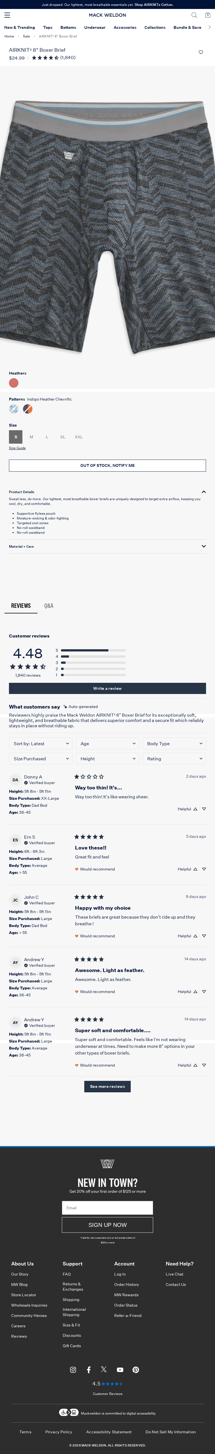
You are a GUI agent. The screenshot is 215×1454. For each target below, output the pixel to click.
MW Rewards (126, 1294)
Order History (126, 1284)
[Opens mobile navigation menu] (7, 15)
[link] (53, 57)
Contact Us (176, 1284)
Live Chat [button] (174, 1274)
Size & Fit (71, 1325)
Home (9, 36)
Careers (18, 1325)
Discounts (72, 1335)
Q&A (48, 605)
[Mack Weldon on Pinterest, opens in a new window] (135, 1370)
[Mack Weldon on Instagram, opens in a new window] (73, 1370)
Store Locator (23, 1294)
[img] (80, 706)
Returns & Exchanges (73, 1286)
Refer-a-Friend (128, 1315)
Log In (120, 1274)
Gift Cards (72, 1345)
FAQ (67, 1274)
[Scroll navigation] (209, 27)
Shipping (71, 1299)
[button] (194, 15)
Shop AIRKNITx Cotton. (154, 4)
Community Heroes (29, 1315)
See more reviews (107, 1086)
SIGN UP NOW (107, 1225)
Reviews (21, 605)
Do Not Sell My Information (171, 1431)
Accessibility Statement (109, 1431)
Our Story (20, 1274)
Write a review (107, 688)
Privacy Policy (59, 1431)
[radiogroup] (107, 397)
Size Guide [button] (17, 448)
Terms (25, 1431)
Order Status (125, 1305)
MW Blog (19, 1284)
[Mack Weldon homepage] (107, 1163)
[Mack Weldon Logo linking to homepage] (107, 15)
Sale (26, 36)
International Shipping (74, 1312)
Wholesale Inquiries (29, 1305)
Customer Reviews (107, 1393)
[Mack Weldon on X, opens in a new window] (104, 1370)
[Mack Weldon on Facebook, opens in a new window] (88, 1370)
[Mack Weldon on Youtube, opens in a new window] (120, 1370)
